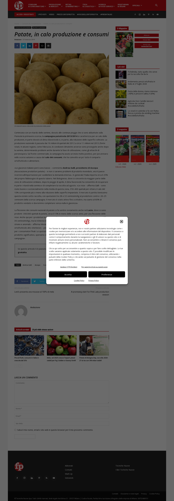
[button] (121, 221)
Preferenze (106, 274)
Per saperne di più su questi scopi (94, 267)
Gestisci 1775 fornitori (68, 267)
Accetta (68, 274)
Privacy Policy (93, 280)
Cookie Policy (79, 280)
